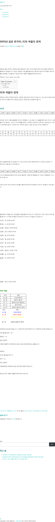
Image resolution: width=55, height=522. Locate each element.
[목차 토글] (14, 82)
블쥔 (23, 46)
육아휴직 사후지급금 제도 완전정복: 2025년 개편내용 (17, 455)
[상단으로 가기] (0, 519)
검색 (1, 441)
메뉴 (1, 9)
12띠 (34, 411)
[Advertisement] (27, 28)
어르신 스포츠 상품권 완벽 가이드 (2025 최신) (15, 459)
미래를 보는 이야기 (12, 411)
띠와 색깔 (6, 87)
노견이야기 (6, 16)
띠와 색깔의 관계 (6, 83)
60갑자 (38, 411)
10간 (5, 85)
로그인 (13, 419)
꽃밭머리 (2, 2)
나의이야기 (6, 12)
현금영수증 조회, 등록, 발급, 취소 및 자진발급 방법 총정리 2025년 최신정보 (23, 457)
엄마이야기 (6, 14)
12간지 (30, 411)
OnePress (18, 521)
